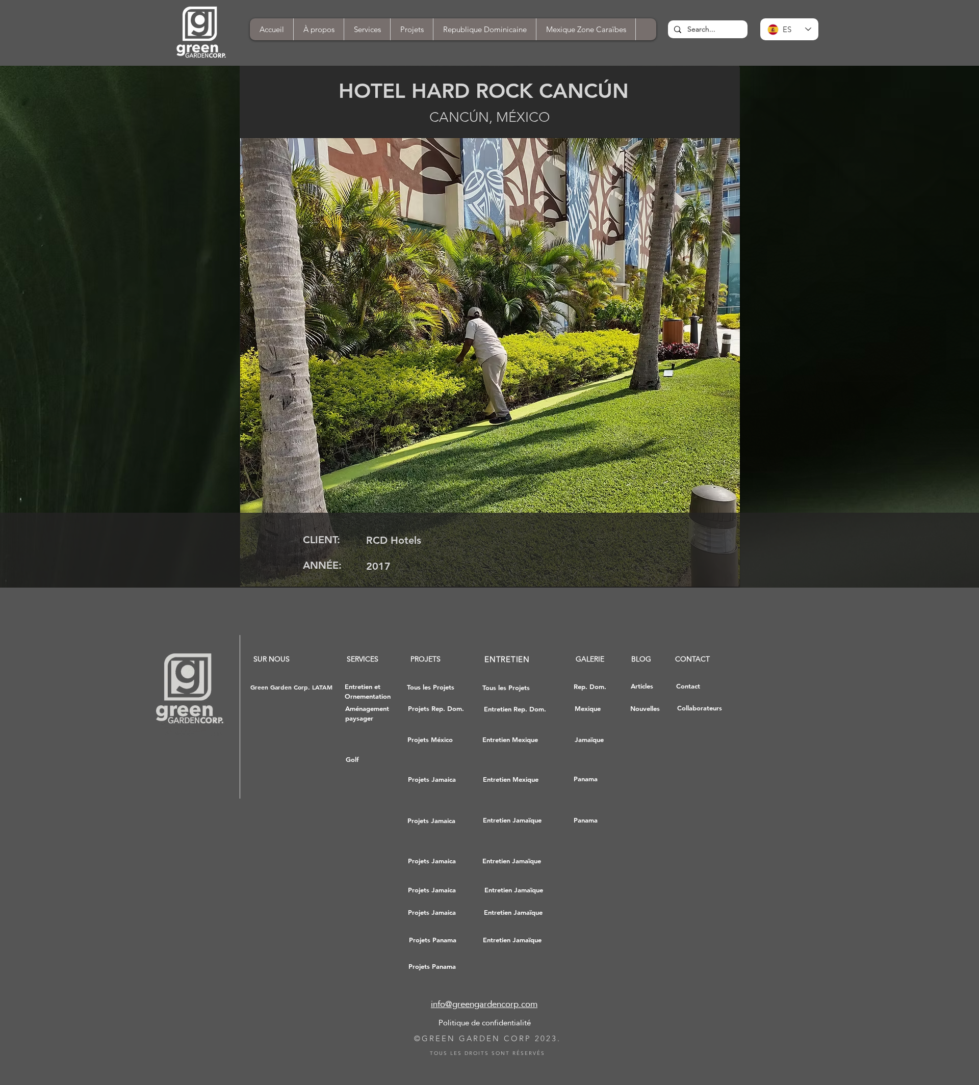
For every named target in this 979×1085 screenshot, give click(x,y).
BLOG (641, 659)
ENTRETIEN (507, 659)
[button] (504, 362)
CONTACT (692, 659)
